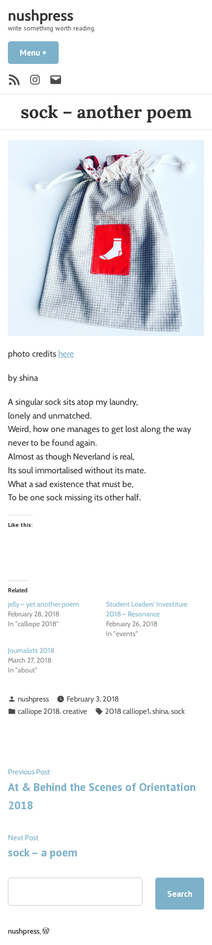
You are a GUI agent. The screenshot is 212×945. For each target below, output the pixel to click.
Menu (39, 52)
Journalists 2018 (31, 650)
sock (178, 711)
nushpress (40, 15)
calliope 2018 (39, 711)
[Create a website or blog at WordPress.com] (45, 931)
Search (179, 893)
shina (160, 711)
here (66, 353)
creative (75, 711)
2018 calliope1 (127, 711)
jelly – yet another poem (43, 604)
